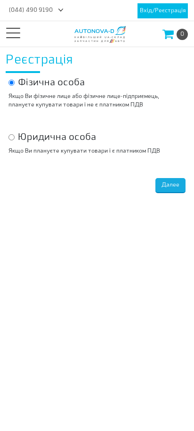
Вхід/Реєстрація (163, 11)
